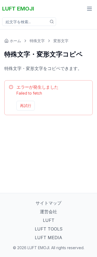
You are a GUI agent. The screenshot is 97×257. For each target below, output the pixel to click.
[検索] (51, 21)
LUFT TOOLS (49, 229)
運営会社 (48, 211)
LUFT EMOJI (18, 8)
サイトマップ (48, 203)
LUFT (48, 220)
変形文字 (60, 40)
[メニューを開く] (89, 8)
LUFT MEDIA (48, 237)
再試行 (25, 105)
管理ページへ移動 (73, 105)
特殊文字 (37, 40)
